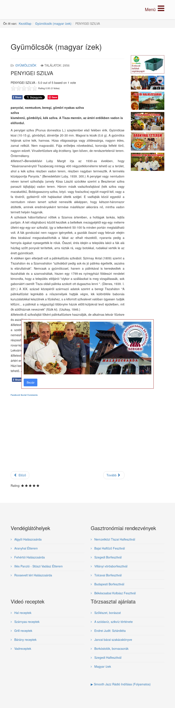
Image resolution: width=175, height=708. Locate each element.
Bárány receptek (24, 639)
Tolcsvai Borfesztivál (107, 575)
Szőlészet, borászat (107, 613)
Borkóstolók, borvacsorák (110, 648)
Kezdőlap (25, 23)
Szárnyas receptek (26, 621)
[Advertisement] (67, 437)
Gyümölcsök (25, 65)
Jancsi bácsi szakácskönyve (112, 639)
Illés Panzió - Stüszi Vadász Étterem (38, 566)
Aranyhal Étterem (25, 548)
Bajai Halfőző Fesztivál (109, 548)
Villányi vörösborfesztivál (110, 566)
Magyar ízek (102, 666)
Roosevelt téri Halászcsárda (32, 575)
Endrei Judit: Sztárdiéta (109, 630)
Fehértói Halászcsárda (29, 557)
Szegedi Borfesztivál (107, 557)
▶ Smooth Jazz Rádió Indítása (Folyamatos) (121, 684)
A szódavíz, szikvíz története (113, 621)
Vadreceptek (22, 648)
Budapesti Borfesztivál (108, 584)
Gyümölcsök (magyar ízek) (53, 23)
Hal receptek (22, 613)
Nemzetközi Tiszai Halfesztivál (114, 539)
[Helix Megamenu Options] (154, 9)
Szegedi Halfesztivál (107, 657)
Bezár (31, 382)
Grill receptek (22, 630)
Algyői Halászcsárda (27, 539)
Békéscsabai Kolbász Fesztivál (114, 593)
